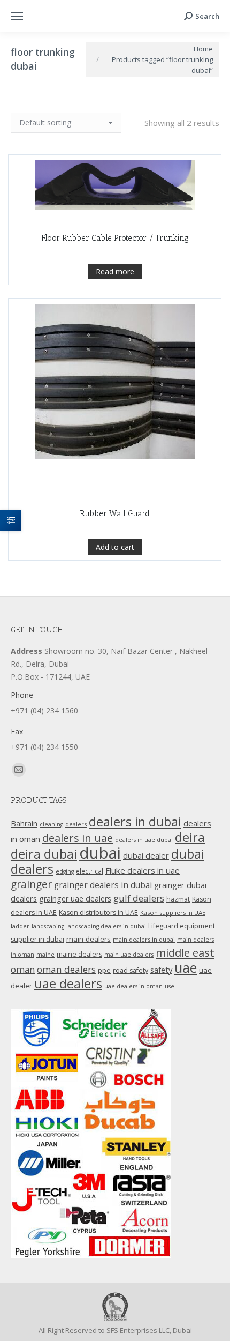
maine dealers (79, 954)
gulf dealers (138, 898)
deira (190, 837)
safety (161, 969)
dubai (100, 852)
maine (45, 954)
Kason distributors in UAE (98, 912)
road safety (130, 970)
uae (185, 967)
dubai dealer (146, 855)
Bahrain (24, 823)
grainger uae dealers (75, 898)
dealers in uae (77, 838)
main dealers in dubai (144, 939)
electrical (89, 871)
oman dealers (66, 969)
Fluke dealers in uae (142, 870)
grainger (31, 884)
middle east (185, 952)
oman (23, 969)
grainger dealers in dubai (103, 885)
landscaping (48, 926)
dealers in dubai (135, 821)
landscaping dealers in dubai (106, 926)
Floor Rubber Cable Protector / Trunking (115, 238)
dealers (76, 824)
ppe (104, 970)
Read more (115, 271)
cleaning (51, 824)
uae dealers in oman (133, 986)
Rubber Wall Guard (115, 513)
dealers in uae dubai (144, 840)
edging (65, 871)
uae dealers (68, 983)
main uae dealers (129, 954)
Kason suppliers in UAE (172, 912)
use (169, 986)
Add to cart (115, 547)
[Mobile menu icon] (17, 16)
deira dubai (44, 853)
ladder (20, 926)
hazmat (178, 899)
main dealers (88, 939)
